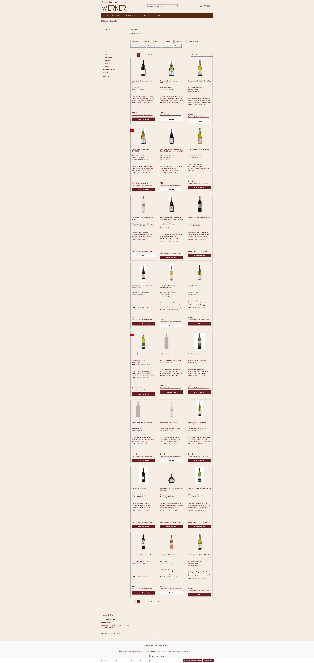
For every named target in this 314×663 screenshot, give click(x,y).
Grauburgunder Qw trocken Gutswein (142, 422)
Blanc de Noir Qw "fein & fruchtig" (169, 422)
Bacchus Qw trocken (137, 354)
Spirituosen (108, 60)
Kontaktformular (117, 633)
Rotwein (107, 36)
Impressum (158, 645)
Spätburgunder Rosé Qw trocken (168, 555)
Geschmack (179, 41)
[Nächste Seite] (155, 55)
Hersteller (134, 41)
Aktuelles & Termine (109, 69)
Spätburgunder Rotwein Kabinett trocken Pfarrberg (142, 82)
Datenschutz (149, 645)
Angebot (146, 41)
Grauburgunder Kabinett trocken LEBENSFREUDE (168, 82)
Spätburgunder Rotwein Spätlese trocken (199, 217)
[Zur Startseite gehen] (113, 6)
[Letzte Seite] (158, 55)
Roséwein (107, 39)
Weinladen (106, 30)
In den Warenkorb (143, 119)
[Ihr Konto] (201, 6)
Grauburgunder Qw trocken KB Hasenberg (199, 81)
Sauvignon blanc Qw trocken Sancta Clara (199, 488)
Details (171, 119)
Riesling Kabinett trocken (194, 286)
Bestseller (108, 48)
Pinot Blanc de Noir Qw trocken (196, 354)
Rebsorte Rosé (153, 46)
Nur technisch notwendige (192, 661)
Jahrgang (166, 46)
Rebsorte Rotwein (137, 46)
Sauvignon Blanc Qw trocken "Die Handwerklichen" (197, 423)
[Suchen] (177, 6)
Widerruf (166, 645)
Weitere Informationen (137, 33)
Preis (177, 46)
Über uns (106, 76)
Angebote (107, 45)
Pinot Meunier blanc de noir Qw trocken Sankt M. (142, 218)
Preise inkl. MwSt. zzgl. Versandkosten (142, 115)
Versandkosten (151, 651)
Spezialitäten (108, 57)
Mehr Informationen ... (154, 660)
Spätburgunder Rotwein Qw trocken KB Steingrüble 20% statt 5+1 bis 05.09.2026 (171, 150)
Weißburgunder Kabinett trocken (168, 354)
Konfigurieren (208, 661)
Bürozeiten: (105, 623)
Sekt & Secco (108, 42)
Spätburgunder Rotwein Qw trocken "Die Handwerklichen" (142, 286)
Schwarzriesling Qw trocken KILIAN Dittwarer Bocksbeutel (171, 489)
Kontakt (105, 73)
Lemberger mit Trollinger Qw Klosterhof (142, 555)
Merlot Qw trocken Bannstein (139, 488)
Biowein (107, 63)
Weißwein (107, 33)
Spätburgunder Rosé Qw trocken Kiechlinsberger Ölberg (168, 286)
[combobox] (160, 6)
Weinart (167, 41)
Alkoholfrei (107, 66)
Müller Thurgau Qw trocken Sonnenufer (198, 149)
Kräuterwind (108, 51)
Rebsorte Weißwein (195, 41)
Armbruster (108, 54)
